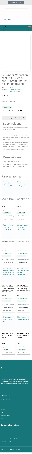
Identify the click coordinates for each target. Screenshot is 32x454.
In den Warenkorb (15, 111)
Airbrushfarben (9, 30)
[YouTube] (7, 389)
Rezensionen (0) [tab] (19, 118)
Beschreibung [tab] (8, 118)
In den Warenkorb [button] (8, 219)
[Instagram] (5, 389)
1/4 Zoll (12, 89)
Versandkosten (8, 210)
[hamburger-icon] (29, 26)
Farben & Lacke (9, 27)
